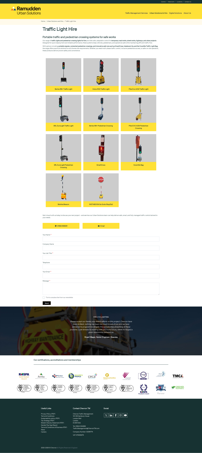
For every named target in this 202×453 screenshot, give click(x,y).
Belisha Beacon (63, 204)
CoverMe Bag (139, 165)
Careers (163, 2)
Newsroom (171, 2)
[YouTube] (125, 415)
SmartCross (101, 165)
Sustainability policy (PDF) (50, 418)
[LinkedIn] (111, 415)
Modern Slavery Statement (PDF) (52, 423)
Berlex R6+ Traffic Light (63, 89)
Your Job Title (47, 253)
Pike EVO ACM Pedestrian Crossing (138, 127)
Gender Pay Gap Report (49, 425)
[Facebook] (116, 415)
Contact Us (188, 2)
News (43, 430)
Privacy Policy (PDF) (48, 414)
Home (43, 21)
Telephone (46, 263)
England (74, 448)
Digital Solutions (175, 13)
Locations (179, 2)
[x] (106, 415)
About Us (187, 13)
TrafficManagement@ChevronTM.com (86, 428)
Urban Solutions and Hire (55, 21)
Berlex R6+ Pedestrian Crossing (101, 126)
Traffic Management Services (136, 13)
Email (102, 226)
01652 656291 (62, 226)
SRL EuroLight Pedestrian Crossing (63, 166)
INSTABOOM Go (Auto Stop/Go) (101, 204)
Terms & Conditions (47, 416)
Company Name (48, 244)
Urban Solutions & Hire (158, 13)
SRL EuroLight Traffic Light (63, 126)
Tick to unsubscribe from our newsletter (59, 297)
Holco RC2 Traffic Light (100, 89)
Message (46, 281)
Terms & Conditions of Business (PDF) (54, 427)
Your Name (46, 235)
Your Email (46, 272)
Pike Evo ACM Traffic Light (138, 89)
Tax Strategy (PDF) (47, 421)
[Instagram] (120, 415)
